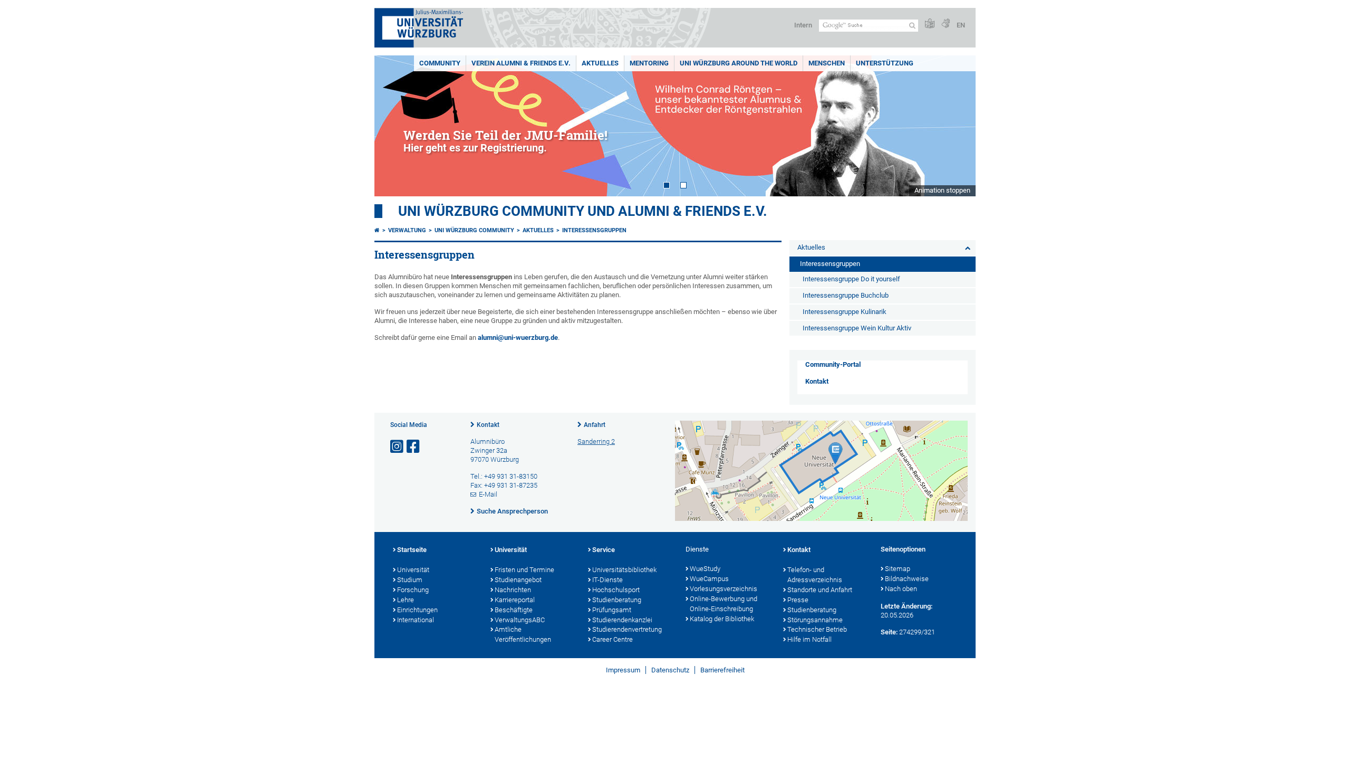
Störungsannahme (815, 620)
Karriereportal (515, 600)
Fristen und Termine (524, 570)
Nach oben (901, 589)
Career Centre (612, 639)
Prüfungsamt (611, 610)
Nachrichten (513, 590)
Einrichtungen (417, 610)
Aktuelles (600, 63)
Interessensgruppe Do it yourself (851, 279)
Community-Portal (833, 364)
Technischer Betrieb (817, 629)
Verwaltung (407, 230)
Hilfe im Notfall (809, 639)
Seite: (889, 632)
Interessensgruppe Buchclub (846, 295)
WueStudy (705, 569)
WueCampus (709, 579)
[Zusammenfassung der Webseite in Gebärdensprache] (945, 24)
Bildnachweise (907, 579)
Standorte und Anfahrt (819, 590)
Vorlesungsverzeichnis (723, 589)
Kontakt (816, 381)
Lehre (405, 600)
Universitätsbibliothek (624, 570)
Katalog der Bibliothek (722, 619)
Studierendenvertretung (627, 629)
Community (439, 63)
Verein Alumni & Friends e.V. (521, 63)
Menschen (826, 63)
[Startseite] (377, 230)
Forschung (413, 590)
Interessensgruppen (594, 230)
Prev (393, 126)
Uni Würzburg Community (474, 230)
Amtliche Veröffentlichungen (523, 634)
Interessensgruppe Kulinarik (844, 312)
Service (603, 550)
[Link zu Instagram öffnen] (397, 447)
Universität (413, 570)
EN (961, 25)
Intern (803, 25)
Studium (409, 580)
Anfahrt (594, 425)
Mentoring (649, 63)
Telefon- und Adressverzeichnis (814, 575)
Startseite (412, 550)
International (415, 620)
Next (957, 126)
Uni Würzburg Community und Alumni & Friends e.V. (582, 211)
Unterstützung (884, 63)
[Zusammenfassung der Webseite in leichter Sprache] (929, 24)
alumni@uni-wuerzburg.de (518, 337)
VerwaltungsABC (520, 620)
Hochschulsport (616, 590)
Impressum (623, 670)
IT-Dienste (607, 580)
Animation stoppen (942, 190)
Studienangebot (518, 580)
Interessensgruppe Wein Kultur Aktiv (857, 328)
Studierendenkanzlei (622, 620)
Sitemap (897, 569)
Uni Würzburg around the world (738, 63)
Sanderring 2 (596, 441)
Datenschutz (670, 670)
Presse (797, 600)
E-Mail (488, 494)
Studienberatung (616, 600)
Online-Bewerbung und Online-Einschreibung (723, 604)
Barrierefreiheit (722, 670)
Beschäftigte (514, 610)
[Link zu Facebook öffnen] (414, 447)
